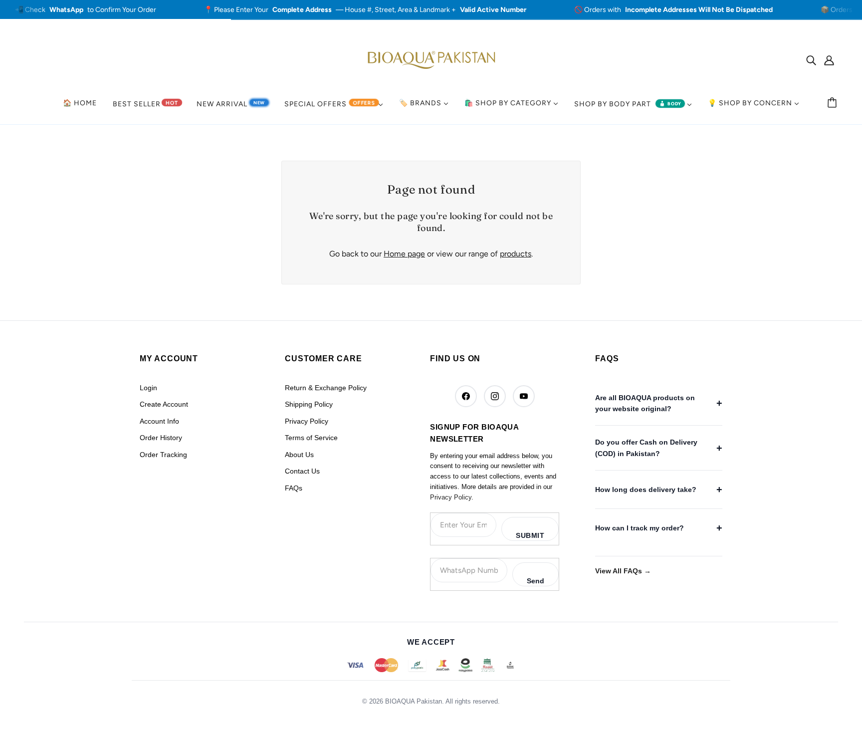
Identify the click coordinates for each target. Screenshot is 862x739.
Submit (530, 535)
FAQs (293, 488)
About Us (299, 455)
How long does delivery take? (645, 489)
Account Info (159, 421)
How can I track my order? (639, 528)
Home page (404, 253)
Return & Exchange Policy (326, 388)
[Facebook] (466, 396)
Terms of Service (311, 438)
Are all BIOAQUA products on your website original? (645, 403)
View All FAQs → (623, 571)
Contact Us (302, 471)
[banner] (431, 59)
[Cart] (833, 103)
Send (535, 581)
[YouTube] (524, 396)
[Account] (829, 60)
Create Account (164, 404)
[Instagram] (495, 396)
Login (148, 388)
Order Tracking (163, 455)
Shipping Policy (309, 404)
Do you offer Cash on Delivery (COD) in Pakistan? (646, 447)
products (515, 253)
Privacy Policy (306, 421)
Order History (161, 438)
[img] (811, 60)
